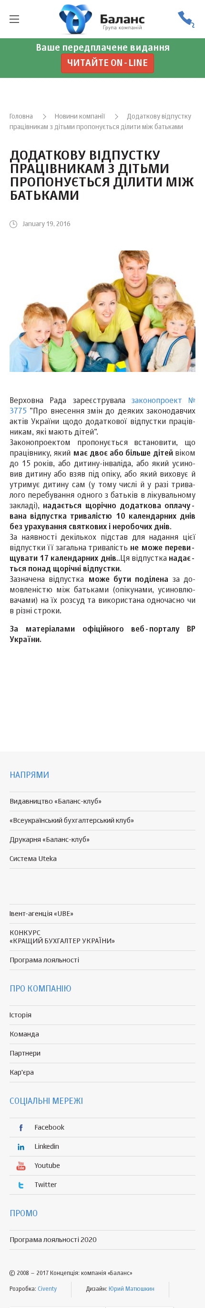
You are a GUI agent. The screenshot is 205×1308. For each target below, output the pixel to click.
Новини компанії (80, 116)
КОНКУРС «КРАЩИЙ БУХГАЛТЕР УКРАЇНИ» (62, 937)
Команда (24, 1034)
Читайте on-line (107, 63)
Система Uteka (33, 858)
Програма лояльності (44, 960)
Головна (21, 116)
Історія (20, 1015)
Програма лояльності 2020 (53, 1239)
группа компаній (102, 19)
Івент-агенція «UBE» (41, 913)
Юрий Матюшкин (131, 1289)
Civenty (47, 1289)
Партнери (25, 1053)
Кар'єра (22, 1072)
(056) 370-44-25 (186, 19)
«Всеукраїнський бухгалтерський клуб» (72, 820)
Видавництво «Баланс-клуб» (56, 801)
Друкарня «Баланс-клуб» (50, 839)
